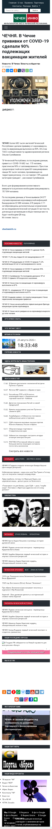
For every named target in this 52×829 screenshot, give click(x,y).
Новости (6, 64)
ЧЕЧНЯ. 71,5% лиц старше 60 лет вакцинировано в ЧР (23, 257)
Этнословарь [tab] (21, 534)
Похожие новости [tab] (13, 244)
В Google (12, 812)
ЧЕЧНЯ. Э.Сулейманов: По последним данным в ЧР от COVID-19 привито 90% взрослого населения (23, 277)
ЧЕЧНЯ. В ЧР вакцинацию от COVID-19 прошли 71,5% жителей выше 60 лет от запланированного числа (22, 263)
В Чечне (16, 64)
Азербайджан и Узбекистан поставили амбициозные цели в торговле (25, 417)
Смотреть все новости (21, 451)
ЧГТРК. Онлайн (8, 802)
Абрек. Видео (7, 789)
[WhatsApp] (27, 70)
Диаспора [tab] (19, 459)
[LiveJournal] (19, 70)
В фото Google (38, 812)
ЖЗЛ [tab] (26, 570)
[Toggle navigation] (6, 27)
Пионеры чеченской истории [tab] (18, 603)
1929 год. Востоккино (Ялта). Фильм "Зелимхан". (22, 583)
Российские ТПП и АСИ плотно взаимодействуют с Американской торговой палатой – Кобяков (23, 396)
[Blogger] (3, 70)
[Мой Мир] (7, 70)
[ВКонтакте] (11, 70)
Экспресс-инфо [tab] (34, 459)
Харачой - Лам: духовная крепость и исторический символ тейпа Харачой (23, 595)
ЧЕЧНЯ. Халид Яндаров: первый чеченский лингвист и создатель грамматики (24, 631)
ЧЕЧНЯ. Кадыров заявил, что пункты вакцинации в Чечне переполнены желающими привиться (25, 298)
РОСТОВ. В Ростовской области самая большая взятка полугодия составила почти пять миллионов (24, 444)
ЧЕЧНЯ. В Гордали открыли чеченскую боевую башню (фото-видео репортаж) (24, 466)
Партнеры (39, 2)
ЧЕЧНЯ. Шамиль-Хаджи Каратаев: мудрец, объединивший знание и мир (19, 562)
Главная (13, 2)
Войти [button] (35, 6)
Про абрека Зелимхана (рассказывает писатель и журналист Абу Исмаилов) (22, 589)
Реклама (27, 6)
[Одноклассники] (15, 70)
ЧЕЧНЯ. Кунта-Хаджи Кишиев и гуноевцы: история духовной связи (23, 542)
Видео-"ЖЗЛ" (7, 783)
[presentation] (46, 508)
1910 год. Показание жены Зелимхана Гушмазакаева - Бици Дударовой (24, 577)
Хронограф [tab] (35, 534)
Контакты (17, 6)
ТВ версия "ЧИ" (8, 779)
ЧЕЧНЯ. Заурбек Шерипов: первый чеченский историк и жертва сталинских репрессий (25, 555)
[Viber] (23, 70)
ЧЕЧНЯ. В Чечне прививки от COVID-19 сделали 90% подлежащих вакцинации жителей (22, 270)
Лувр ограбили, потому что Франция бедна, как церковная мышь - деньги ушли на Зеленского (21, 480)
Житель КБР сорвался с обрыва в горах (24, 390)
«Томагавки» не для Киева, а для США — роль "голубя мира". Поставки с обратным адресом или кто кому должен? (24, 488)
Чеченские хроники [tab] (14, 570)
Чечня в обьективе (10, 786)
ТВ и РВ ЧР (6, 799)
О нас (20, 2)
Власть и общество (30, 64)
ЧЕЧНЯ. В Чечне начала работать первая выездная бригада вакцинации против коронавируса (25, 305)
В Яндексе (24, 812)
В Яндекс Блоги (28, 815)
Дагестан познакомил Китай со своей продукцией (24, 404)
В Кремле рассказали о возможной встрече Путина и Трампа (27, 384)
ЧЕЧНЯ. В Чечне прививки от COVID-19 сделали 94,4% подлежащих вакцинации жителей (23, 251)
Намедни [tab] (9, 459)
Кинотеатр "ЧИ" (8, 793)
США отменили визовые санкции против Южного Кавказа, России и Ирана (26, 423)
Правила (28, 2)
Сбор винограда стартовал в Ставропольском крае (20, 430)
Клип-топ (6, 796)
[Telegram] (31, 70)
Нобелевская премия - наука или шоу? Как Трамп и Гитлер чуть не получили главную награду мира (26, 473)
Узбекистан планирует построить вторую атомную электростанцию (26, 436)
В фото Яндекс (11, 815)
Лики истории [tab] (37, 570)
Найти (35, 10)
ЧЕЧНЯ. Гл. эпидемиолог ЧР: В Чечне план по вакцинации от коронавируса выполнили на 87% (25, 291)
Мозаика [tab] (9, 534)
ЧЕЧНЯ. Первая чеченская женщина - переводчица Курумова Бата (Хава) (23, 548)
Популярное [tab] (29, 244)
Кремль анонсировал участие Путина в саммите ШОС (25, 410)
